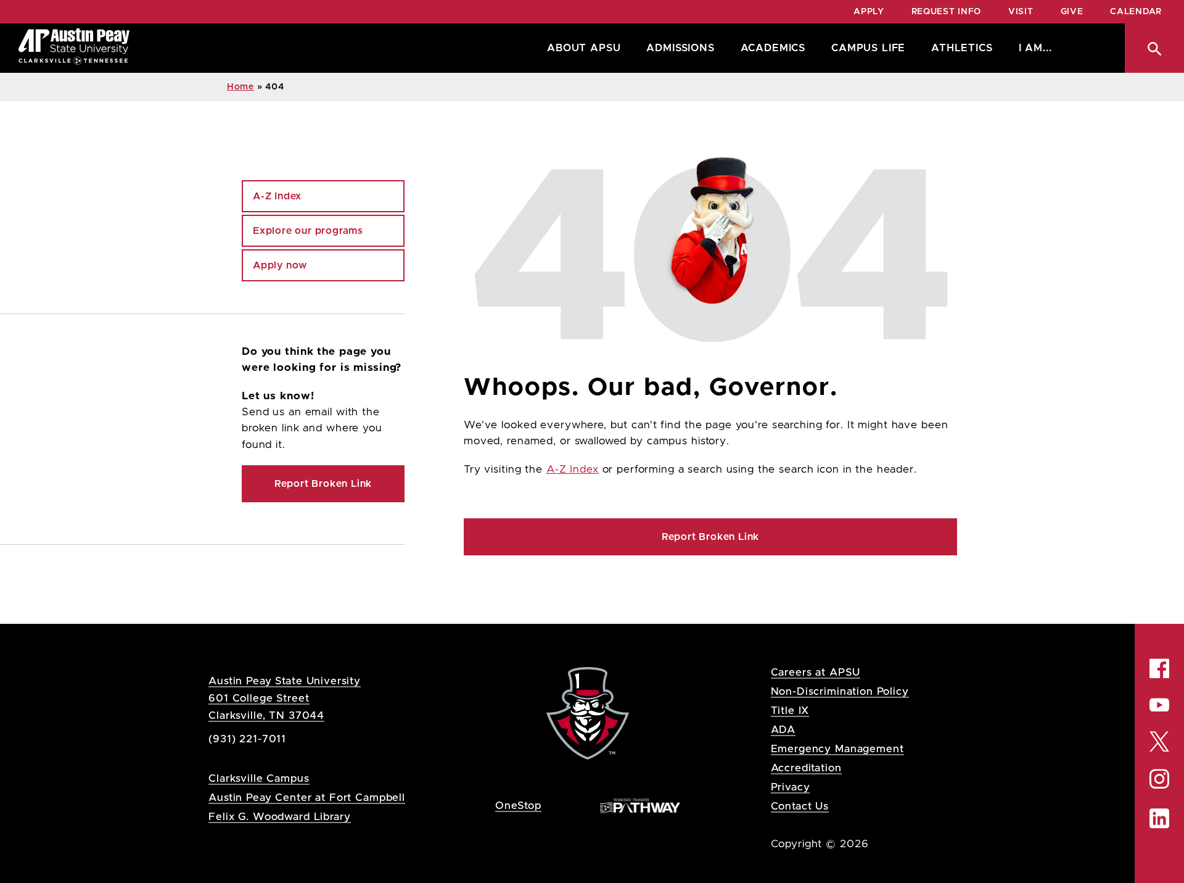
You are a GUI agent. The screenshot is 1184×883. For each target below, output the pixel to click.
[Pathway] (640, 805)
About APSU (583, 48)
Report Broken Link (710, 537)
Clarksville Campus (258, 778)
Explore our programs (308, 231)
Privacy (790, 787)
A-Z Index (572, 469)
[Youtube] (1159, 704)
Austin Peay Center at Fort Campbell (306, 797)
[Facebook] (1159, 668)
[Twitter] (1159, 740)
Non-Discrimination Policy (840, 691)
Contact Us (800, 806)
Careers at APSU (816, 672)
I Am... (1035, 48)
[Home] (74, 48)
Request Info (946, 11)
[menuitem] (580, 48)
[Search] (1154, 48)
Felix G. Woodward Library (279, 816)
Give (1072, 11)
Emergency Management (837, 749)
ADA (783, 729)
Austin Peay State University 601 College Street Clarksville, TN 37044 (284, 698)
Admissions (680, 48)
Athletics (961, 48)
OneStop (518, 805)
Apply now (280, 265)
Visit (1021, 11)
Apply (868, 11)
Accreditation (806, 768)
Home (240, 87)
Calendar (1136, 11)
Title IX (790, 710)
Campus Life (868, 48)
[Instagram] (1159, 779)
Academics (773, 48)
